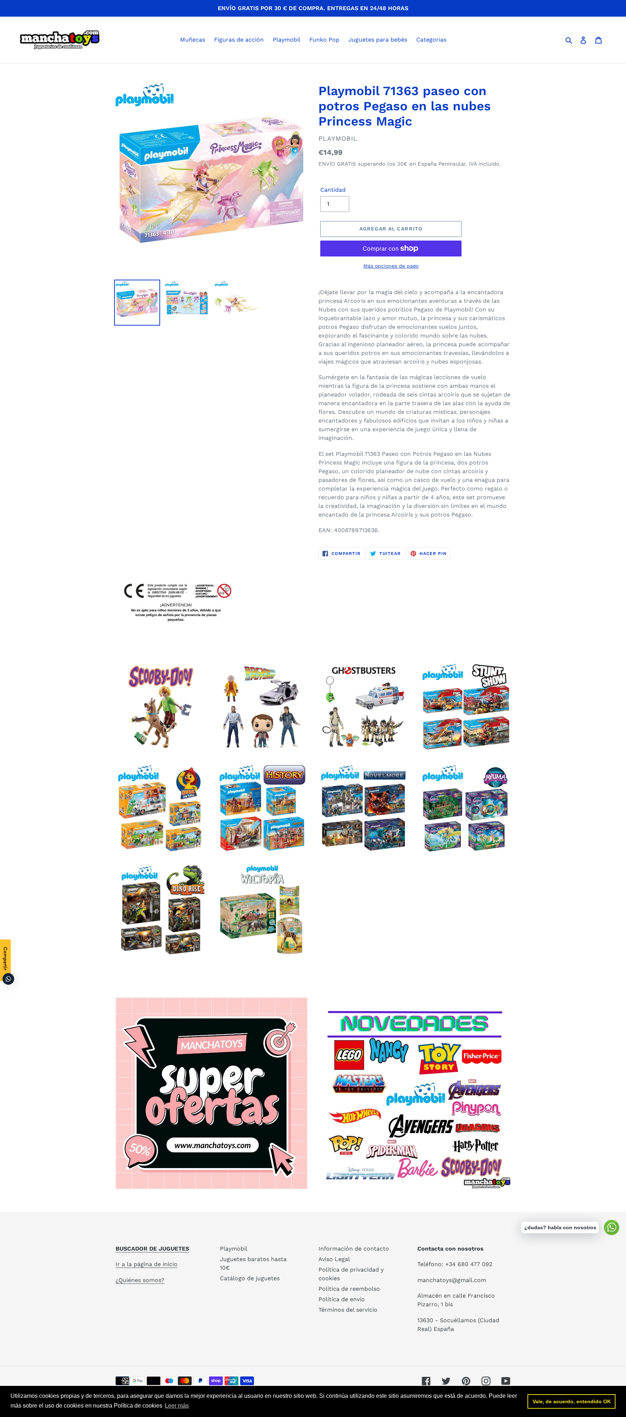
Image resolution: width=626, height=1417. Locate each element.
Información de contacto (353, 1248)
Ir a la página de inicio (147, 1264)
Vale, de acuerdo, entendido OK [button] (572, 1401)
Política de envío (341, 1299)
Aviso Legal (334, 1259)
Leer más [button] (177, 1406)
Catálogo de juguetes (250, 1278)
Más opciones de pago (390, 266)
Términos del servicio (347, 1309)
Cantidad (333, 189)
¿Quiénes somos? (140, 1280)
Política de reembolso (349, 1288)
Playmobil (233, 1248)
